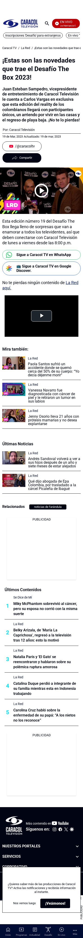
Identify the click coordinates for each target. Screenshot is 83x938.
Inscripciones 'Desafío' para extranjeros (33, 35)
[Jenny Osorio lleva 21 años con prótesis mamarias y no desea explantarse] (13, 415)
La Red (25, 48)
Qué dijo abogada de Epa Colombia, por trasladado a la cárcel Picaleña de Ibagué (52, 485)
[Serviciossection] (77, 856)
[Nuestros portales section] (77, 846)
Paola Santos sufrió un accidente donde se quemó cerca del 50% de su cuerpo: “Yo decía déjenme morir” (53, 369)
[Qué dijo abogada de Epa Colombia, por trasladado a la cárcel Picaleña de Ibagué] (13, 480)
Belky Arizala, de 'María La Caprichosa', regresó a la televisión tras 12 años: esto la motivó (42, 635)
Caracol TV (9, 48)
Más (75, 934)
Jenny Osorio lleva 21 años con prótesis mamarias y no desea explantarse (53, 420)
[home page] (20, 23)
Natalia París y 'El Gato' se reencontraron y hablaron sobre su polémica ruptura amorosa (42, 662)
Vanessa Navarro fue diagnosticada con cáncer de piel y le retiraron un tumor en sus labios (51, 395)
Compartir (25, 157)
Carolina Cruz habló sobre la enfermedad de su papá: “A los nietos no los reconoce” (44, 715)
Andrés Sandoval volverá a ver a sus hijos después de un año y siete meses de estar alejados (54, 462)
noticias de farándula (48, 507)
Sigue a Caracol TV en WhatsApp (43, 255)
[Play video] (41, 191)
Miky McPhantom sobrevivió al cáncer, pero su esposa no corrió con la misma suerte (45, 608)
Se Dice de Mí (22, 597)
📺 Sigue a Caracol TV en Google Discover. (43, 268)
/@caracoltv (25, 146)
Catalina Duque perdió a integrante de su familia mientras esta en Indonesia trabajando (44, 688)
